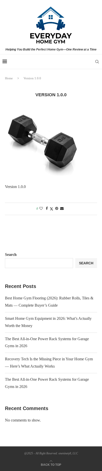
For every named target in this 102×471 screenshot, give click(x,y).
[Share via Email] (62, 209)
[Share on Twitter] (51, 209)
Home (9, 78)
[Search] (97, 61)
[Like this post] (41, 209)
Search (11, 254)
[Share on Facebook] (47, 209)
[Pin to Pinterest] (56, 209)
